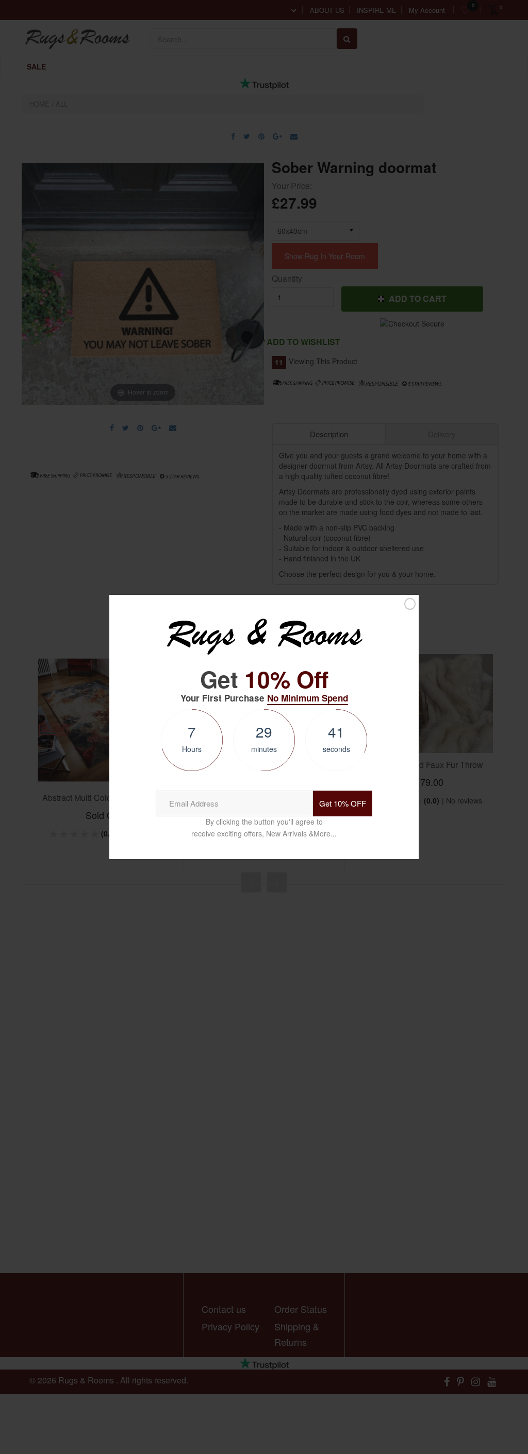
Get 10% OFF (342, 803)
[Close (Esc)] (410, 604)
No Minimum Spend (307, 698)
